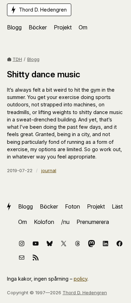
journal (48, 170)
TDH (17, 59)
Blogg (33, 59)
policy (80, 279)
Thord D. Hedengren (85, 292)
